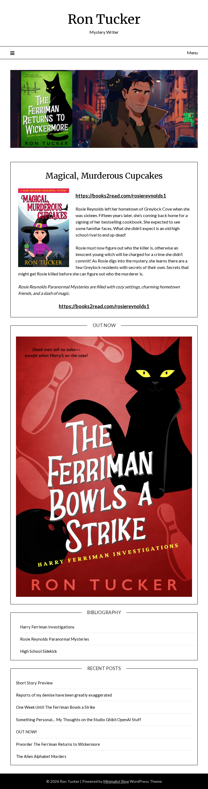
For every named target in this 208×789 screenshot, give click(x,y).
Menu (192, 52)
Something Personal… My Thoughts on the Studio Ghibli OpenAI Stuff (78, 719)
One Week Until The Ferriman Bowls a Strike (55, 707)
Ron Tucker (104, 19)
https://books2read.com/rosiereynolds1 (121, 196)
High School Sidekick (38, 651)
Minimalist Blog (116, 781)
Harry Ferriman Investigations (47, 626)
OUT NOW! (26, 731)
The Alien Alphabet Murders (41, 756)
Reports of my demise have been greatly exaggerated (64, 695)
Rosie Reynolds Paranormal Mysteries (54, 639)
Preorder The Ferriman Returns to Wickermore (58, 744)
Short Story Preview (34, 682)
